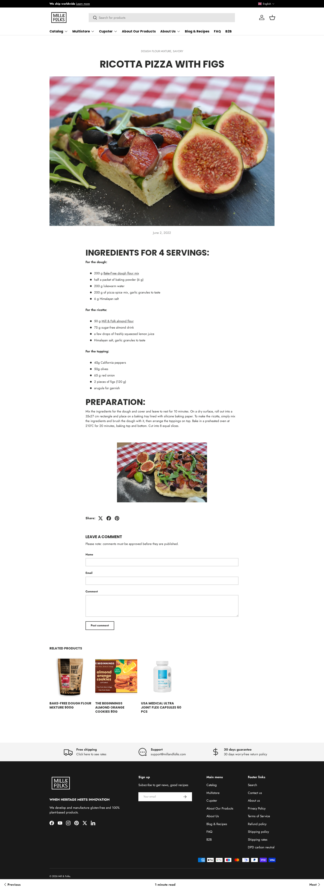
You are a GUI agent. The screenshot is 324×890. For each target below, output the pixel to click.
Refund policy (257, 824)
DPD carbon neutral (261, 847)
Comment (92, 591)
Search (252, 785)
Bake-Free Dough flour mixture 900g (70, 705)
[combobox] (162, 17)
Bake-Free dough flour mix (121, 273)
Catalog (56, 31)
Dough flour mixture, (157, 51)
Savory (178, 51)
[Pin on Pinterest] (117, 518)
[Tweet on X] (100, 518)
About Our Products (139, 31)
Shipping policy (258, 831)
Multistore (81, 31)
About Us (168, 31)
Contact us (255, 793)
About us (254, 800)
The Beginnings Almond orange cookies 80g (109, 707)
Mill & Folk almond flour (118, 321)
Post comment (100, 625)
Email (89, 573)
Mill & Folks (64, 876)
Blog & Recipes (197, 31)
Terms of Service (259, 816)
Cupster (106, 31)
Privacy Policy (257, 808)
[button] (266, 4)
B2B (228, 31)
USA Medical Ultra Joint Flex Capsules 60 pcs (161, 707)
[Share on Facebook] (109, 518)
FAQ (217, 31)
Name (89, 554)
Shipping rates (257, 839)
